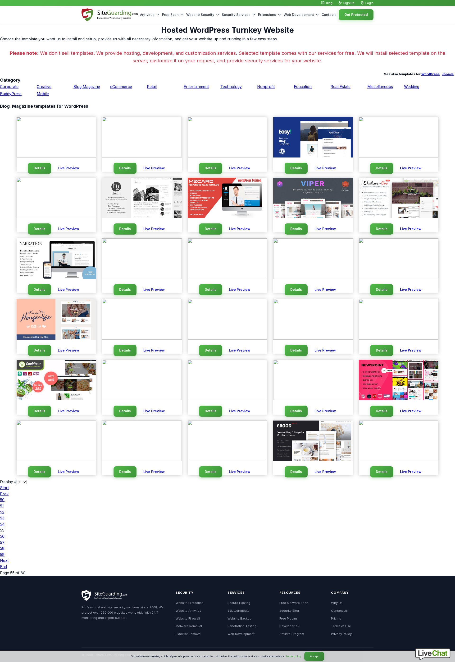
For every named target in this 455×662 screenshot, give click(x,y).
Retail (152, 86)
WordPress (430, 74)
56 (2, 536)
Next (4, 560)
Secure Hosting (239, 603)
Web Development (299, 15)
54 (2, 524)
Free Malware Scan (293, 603)
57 (2, 542)
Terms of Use (341, 626)
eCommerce (121, 86)
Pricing (336, 618)
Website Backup (239, 618)
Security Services (236, 15)
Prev (4, 493)
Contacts (329, 15)
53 (2, 518)
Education (303, 86)
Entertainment (196, 86)
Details (39, 168)
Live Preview (68, 168)
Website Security (200, 15)
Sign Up (349, 3)
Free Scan (170, 15)
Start (4, 487)
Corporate (9, 86)
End (3, 566)
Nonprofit (266, 86)
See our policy (293, 656)
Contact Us (339, 610)
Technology (231, 86)
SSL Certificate (239, 610)
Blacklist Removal (188, 634)
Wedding (411, 86)
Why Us (336, 603)
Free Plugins (288, 618)
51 (2, 506)
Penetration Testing (242, 626)
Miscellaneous (380, 86)
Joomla (448, 74)
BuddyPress (11, 93)
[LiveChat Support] (432, 658)
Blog (329, 3)
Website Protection (190, 603)
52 (2, 512)
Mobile (43, 93)
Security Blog (289, 610)
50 (2, 499)
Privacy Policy (341, 634)
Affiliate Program (291, 634)
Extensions (267, 15)
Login (369, 3)
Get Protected (356, 15)
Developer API (289, 626)
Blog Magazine (86, 86)
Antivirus (147, 15)
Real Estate (340, 86)
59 (2, 554)
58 (2, 548)
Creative (44, 86)
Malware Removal (189, 626)
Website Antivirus (188, 610)
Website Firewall (188, 618)
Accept (314, 656)
